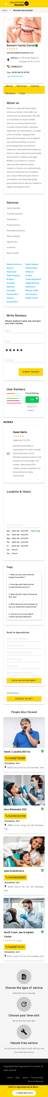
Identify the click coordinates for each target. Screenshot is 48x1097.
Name (7, 331)
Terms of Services (35, 1081)
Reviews (10, 93)
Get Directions (13, 693)
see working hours (15, 76)
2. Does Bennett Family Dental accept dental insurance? (21, 585)
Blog (18, 1078)
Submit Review (31, 372)
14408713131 (14, 947)
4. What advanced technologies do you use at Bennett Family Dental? (23, 605)
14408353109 (15, 816)
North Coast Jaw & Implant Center (19, 934)
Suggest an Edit (24, 698)
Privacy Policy (37, 1078)
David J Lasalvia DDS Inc (17, 751)
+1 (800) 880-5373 (24, 1093)
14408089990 (15, 877)
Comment (9, 360)
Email (7, 341)
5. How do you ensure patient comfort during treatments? (21, 615)
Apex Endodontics (14, 870)
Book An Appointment (24, 680)
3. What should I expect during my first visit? (23, 595)
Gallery (35, 86)
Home (4, 10)
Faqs (22, 93)
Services (22, 86)
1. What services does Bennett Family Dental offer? (21, 576)
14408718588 (15, 758)
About (9, 86)
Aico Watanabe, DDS (15, 809)
